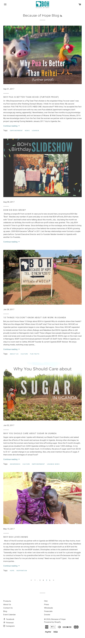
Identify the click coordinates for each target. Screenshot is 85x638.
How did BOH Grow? (14, 210)
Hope (12, 570)
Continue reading (10, 126)
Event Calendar (9, 614)
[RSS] (61, 16)
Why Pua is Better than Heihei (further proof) (31, 97)
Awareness (15, 464)
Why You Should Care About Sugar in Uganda (30, 433)
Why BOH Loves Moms (15, 537)
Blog (5, 611)
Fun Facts (34, 354)
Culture (24, 354)
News (27, 130)
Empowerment (16, 130)
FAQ (46, 601)
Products (7, 601)
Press (46, 604)
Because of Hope (58, 619)
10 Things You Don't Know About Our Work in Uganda (34, 317)
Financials (48, 611)
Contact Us (8, 608)
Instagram (10, 626)
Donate (47, 614)
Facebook (10, 619)
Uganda (35, 130)
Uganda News (53, 464)
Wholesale (48, 608)
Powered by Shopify (52, 622)
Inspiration (21, 570)
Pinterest (10, 622)
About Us (14, 354)
